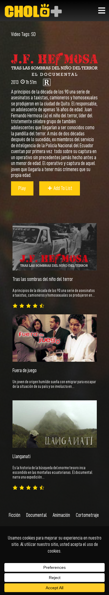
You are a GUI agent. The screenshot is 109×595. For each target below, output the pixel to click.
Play (22, 188)
